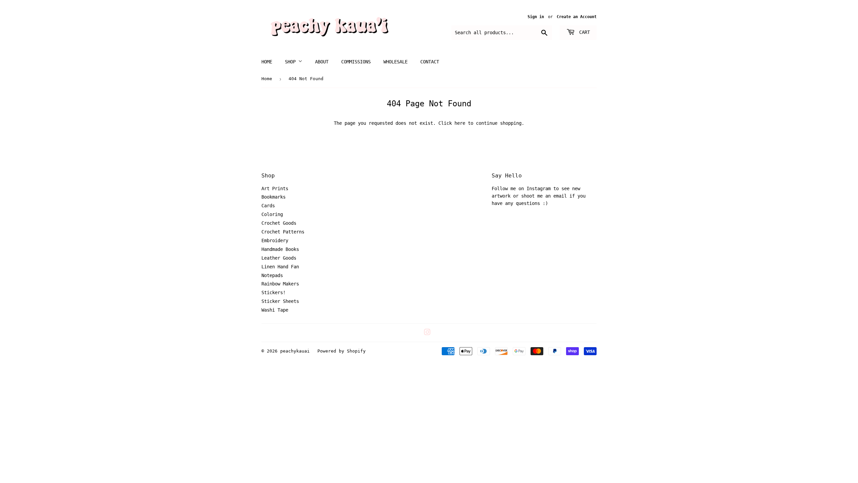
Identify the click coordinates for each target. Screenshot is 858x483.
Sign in (536, 16)
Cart (583, 32)
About (321, 61)
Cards (268, 205)
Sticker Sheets (280, 301)
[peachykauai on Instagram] (427, 333)
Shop (291, 61)
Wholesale (395, 61)
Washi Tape (274, 310)
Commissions (356, 61)
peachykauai (295, 351)
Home (266, 61)
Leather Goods (278, 258)
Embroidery (274, 240)
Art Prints (274, 188)
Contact (429, 61)
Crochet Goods (278, 223)
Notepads (272, 275)
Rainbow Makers (280, 283)
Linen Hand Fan (280, 266)
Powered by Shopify (341, 351)
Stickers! (273, 292)
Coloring (272, 214)
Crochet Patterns (282, 231)
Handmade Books (280, 249)
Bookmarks (273, 197)
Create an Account (577, 16)
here (459, 123)
